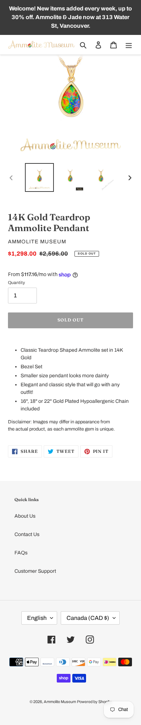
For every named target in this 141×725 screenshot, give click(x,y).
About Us (24, 516)
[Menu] (128, 44)
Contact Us (26, 534)
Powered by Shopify (94, 701)
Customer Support (35, 571)
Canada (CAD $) (88, 618)
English (37, 618)
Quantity (16, 282)
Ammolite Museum (60, 701)
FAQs (20, 552)
